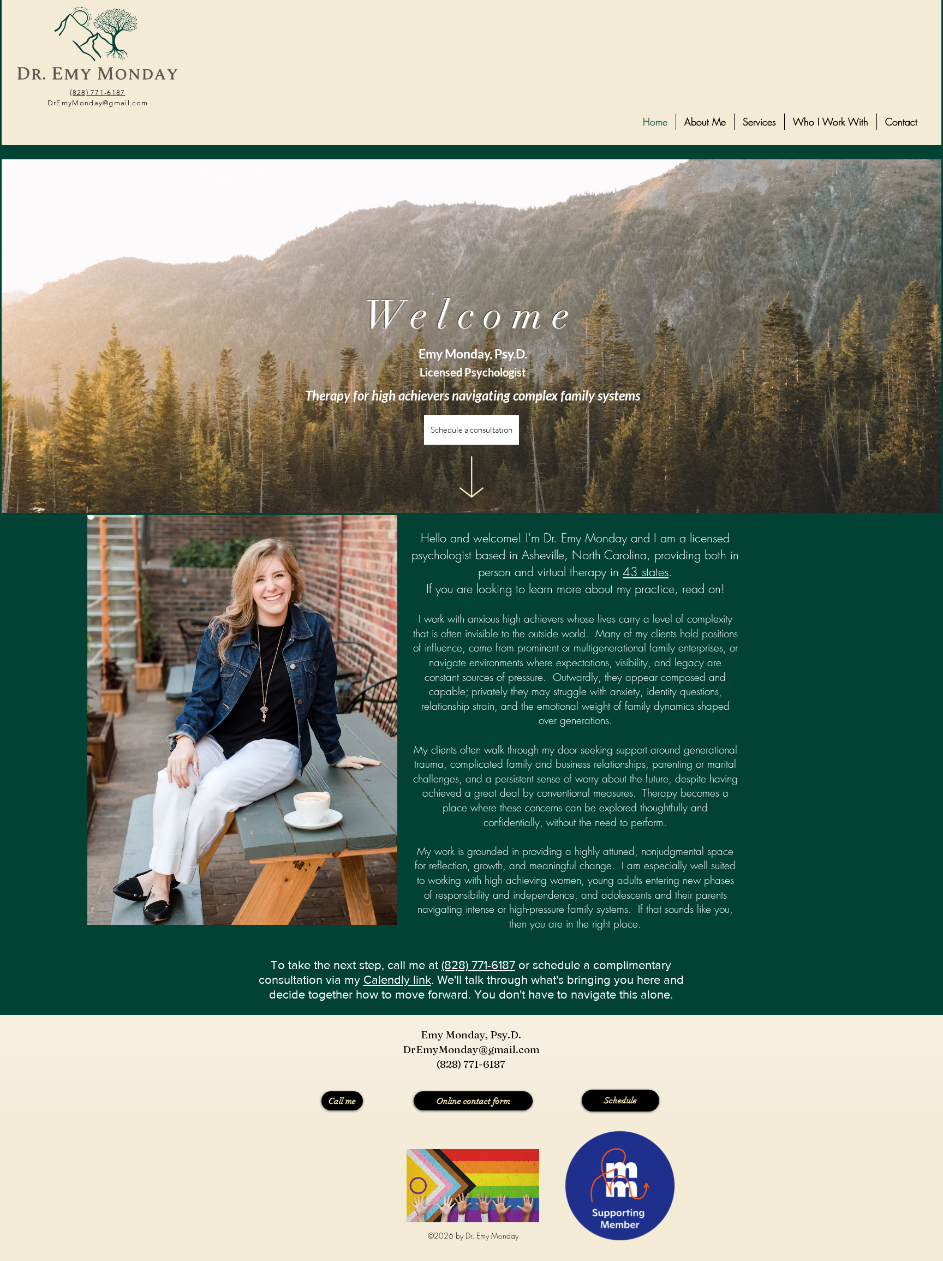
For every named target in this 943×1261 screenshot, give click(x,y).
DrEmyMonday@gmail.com (97, 103)
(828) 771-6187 (97, 92)
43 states (646, 572)
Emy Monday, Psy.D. (471, 1034)
